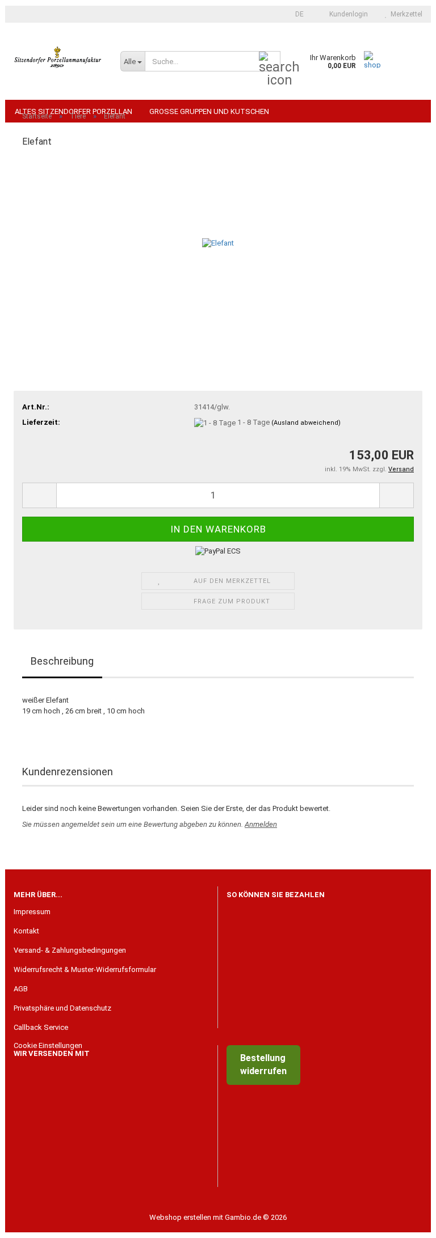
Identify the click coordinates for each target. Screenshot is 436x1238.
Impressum (32, 911)
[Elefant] (218, 243)
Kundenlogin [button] (347, 14)
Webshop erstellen (180, 1217)
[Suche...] (269, 62)
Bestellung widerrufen (263, 1064)
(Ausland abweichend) (306, 422)
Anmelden (261, 824)
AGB (21, 989)
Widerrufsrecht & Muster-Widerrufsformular (85, 969)
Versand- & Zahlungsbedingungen (70, 950)
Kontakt (26, 931)
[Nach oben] (405, 1221)
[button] (296, 14)
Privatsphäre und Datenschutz (62, 1008)
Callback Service (41, 1027)
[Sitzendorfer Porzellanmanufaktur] (58, 57)
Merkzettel (404, 14)
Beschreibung (62, 661)
